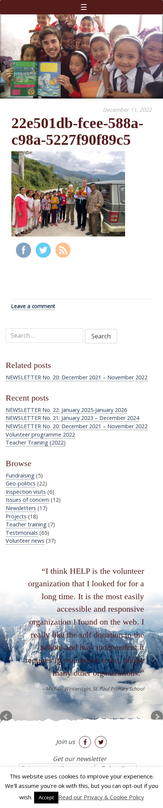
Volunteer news (25, 540)
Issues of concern (27, 499)
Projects (16, 516)
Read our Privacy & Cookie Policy (101, 797)
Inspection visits (26, 491)
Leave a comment (33, 306)
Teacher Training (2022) (36, 442)
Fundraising (20, 475)
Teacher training (26, 524)
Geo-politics (21, 483)
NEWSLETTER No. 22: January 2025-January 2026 (66, 409)
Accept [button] (46, 797)
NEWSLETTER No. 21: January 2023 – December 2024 (72, 417)
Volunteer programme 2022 (40, 434)
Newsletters (21, 508)
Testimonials (22, 532)
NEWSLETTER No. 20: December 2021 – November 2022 (76, 426)
